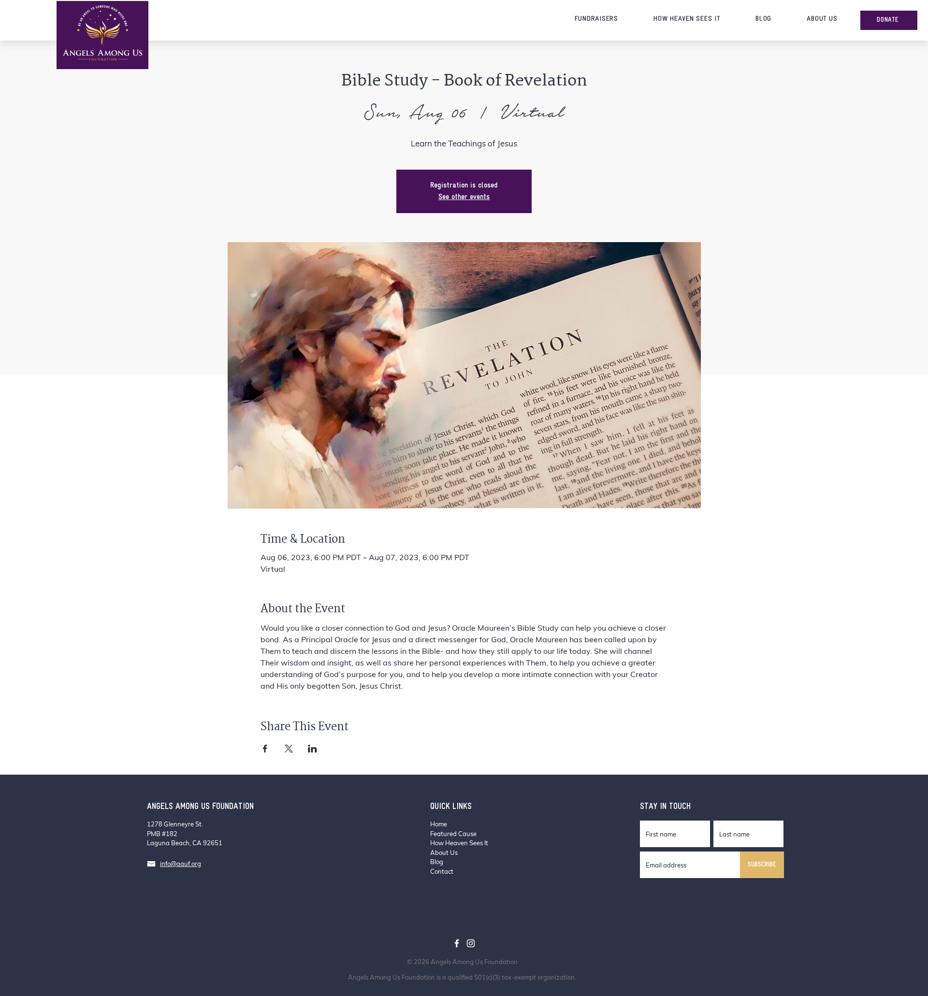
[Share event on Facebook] (265, 748)
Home (438, 824)
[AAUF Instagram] (470, 943)
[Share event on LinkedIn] (312, 748)
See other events (464, 197)
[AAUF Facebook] (456, 943)
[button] (596, 19)
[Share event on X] (288, 748)
